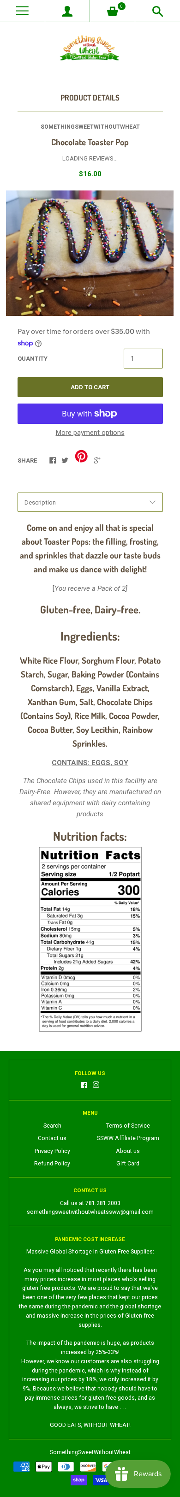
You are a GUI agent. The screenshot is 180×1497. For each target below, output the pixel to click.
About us (128, 1151)
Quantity (33, 358)
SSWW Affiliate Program (128, 1138)
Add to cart (90, 387)
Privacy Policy (52, 1151)
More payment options (90, 432)
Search (52, 1126)
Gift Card (127, 1163)
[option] (90, 253)
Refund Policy (52, 1163)
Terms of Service (128, 1126)
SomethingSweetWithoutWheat (90, 127)
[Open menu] (22, 11)
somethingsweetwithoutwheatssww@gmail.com (90, 1212)
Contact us (52, 1138)
